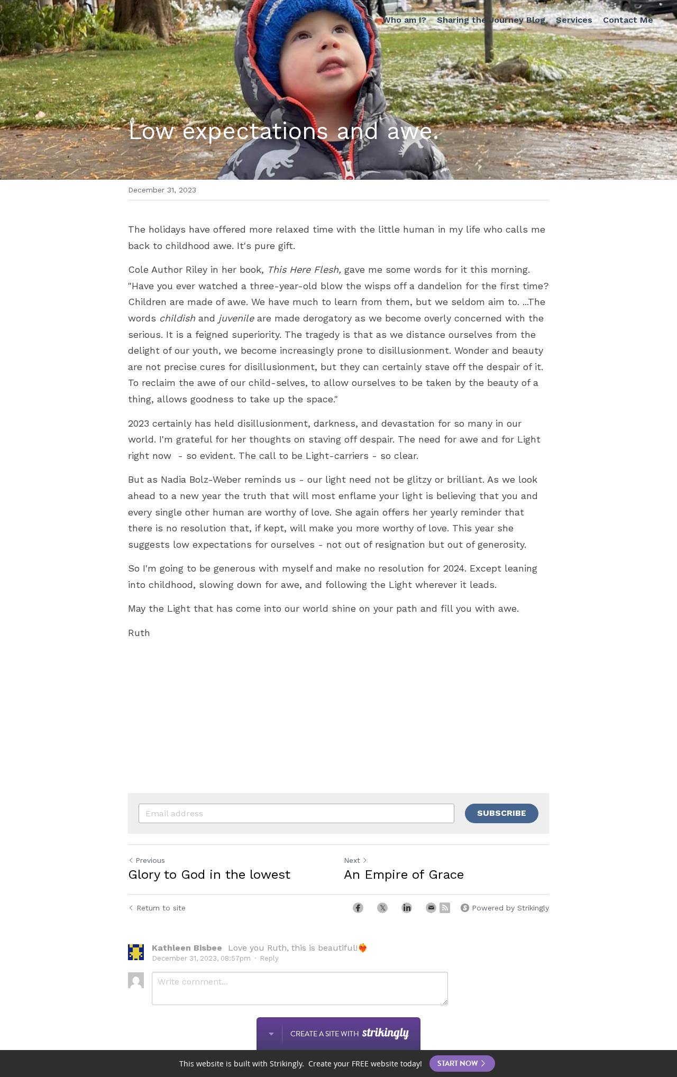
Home (360, 20)
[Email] (431, 908)
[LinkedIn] (406, 908)
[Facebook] (358, 908)
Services (574, 20)
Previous (150, 860)
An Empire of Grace (404, 874)
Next (352, 860)
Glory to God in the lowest (209, 874)
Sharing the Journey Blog (491, 20)
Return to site (161, 908)
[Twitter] (382, 908)
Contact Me (628, 20)
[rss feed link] (445, 908)
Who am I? (404, 20)
